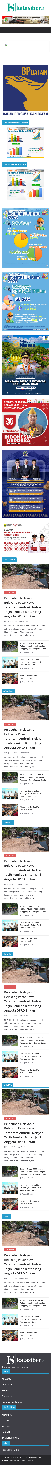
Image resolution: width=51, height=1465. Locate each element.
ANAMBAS (7, 1414)
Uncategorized (10, 593)
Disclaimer (7, 1396)
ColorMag (16, 1460)
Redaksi (5, 1390)
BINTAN (6, 1426)
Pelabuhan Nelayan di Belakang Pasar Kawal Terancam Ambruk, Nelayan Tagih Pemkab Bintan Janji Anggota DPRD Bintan (24, 607)
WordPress (28, 1460)
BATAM (5, 1420)
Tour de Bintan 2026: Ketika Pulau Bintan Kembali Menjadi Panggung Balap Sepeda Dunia (33, 646)
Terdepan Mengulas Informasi (29, 1457)
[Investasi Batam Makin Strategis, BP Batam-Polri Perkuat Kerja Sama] (10, 664)
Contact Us (7, 1384)
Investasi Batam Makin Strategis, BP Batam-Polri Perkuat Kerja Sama (30, 662)
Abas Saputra (25, 621)
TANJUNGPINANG (10, 1437)
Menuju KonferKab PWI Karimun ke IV (29, 676)
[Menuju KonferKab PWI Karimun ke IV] (10, 679)
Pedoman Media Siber (12, 1402)
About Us (6, 1379)
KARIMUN (6, 1432)
